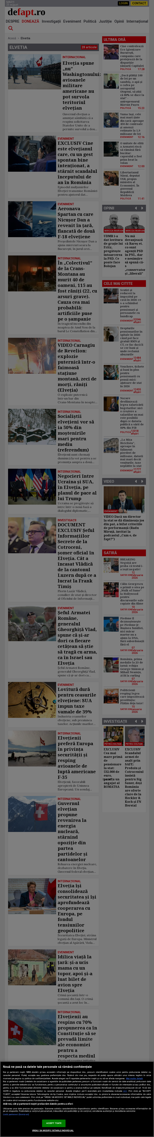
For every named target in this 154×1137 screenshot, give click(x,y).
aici (125, 1091)
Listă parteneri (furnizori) (16, 1114)
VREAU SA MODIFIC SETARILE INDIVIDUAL (53, 1130)
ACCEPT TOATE (53, 1123)
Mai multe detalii (134, 1078)
